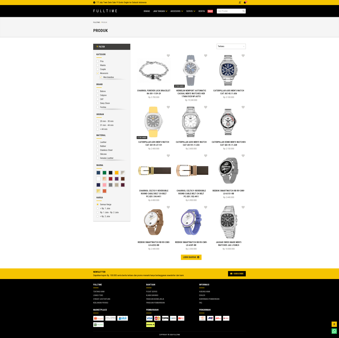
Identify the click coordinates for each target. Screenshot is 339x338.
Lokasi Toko (98, 295)
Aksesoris (176, 11)
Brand (147, 11)
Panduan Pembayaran (155, 303)
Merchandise (108, 77)
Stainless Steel (106, 150)
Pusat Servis (151, 292)
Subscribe (238, 273)
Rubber (103, 146)
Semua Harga (105, 204)
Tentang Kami (98, 292)
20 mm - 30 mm (106, 121)
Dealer (202, 295)
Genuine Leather (106, 158)
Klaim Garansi (152, 295)
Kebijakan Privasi (100, 303)
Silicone (103, 154)
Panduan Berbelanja (155, 299)
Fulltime (96, 22)
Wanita (103, 65)
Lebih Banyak (190, 257)
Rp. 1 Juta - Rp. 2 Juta (109, 212)
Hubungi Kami (204, 292)
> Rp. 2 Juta (105, 216)
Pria (101, 61)
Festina (103, 107)
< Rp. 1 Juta (105, 208)
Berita (202, 11)
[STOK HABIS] (191, 70)
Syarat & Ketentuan (101, 299)
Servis (189, 11)
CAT (102, 99)
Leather (103, 142)
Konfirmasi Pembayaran (209, 299)
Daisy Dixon (105, 103)
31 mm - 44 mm (106, 125)
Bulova (103, 91)
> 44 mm (103, 129)
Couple (103, 69)
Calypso (103, 95)
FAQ (200, 303)
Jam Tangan (159, 11)
